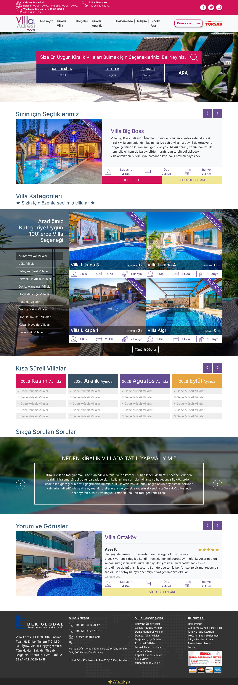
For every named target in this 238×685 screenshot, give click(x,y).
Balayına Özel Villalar (147, 623)
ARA (183, 73)
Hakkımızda (124, 21)
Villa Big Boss (127, 131)
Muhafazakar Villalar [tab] (33, 256)
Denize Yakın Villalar (147, 635)
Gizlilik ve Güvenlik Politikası (205, 627)
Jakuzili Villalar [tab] (29, 302)
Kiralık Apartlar (98, 23)
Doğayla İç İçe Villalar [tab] (34, 294)
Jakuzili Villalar (144, 651)
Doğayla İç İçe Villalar (148, 639)
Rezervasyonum (188, 23)
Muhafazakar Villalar (147, 662)
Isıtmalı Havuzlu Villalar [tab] (35, 279)
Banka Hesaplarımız (200, 643)
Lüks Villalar (142, 658)
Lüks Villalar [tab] (27, 263)
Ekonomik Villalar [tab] (31, 332)
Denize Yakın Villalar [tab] (33, 309)
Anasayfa (46, 21)
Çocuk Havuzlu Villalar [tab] (35, 317)
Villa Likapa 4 (161, 264)
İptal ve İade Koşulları (201, 631)
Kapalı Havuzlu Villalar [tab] (34, 324)
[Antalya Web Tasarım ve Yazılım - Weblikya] (119, 681)
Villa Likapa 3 (85, 264)
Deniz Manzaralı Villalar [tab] (35, 286)
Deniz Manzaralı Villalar (149, 631)
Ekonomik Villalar (145, 643)
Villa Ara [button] (155, 23)
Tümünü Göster (145, 349)
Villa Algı (156, 330)
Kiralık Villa (61, 23)
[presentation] (207, 113)
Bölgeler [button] (82, 21)
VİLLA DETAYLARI (192, 180)
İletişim (141, 21)
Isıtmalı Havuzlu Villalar (149, 647)
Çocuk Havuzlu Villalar (148, 627)
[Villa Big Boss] (59, 151)
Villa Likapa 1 (84, 330)
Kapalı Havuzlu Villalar (148, 655)
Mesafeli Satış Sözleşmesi (203, 635)
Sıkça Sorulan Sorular (201, 639)
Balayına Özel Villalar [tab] (33, 271)
